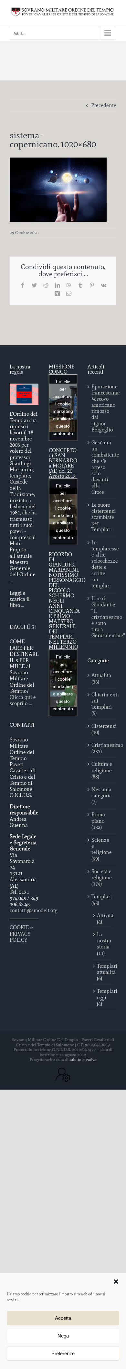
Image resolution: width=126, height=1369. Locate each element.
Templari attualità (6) (103, 972)
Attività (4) (103, 918)
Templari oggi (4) (103, 997)
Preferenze (63, 1353)
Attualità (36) (101, 678)
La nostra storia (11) (103, 943)
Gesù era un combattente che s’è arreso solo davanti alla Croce (102, 467)
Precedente (103, 105)
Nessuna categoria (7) (101, 795)
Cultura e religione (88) (101, 770)
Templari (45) (101, 899)
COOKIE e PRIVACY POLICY (21, 933)
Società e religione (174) (101, 877)
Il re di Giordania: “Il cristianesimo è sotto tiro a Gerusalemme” (102, 617)
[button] (116, 1281)
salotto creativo (83, 1059)
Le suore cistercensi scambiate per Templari (102, 517)
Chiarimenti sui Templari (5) (102, 704)
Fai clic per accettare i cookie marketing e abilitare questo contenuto (63, 407)
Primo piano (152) (98, 820)
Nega (63, 1335)
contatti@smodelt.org (34, 910)
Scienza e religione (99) (101, 849)
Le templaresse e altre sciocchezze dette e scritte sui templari (102, 564)
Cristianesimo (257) (102, 748)
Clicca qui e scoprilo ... (23, 700)
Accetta (63, 1318)
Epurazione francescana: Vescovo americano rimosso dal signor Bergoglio (102, 408)
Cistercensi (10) (102, 729)
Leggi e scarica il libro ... (20, 599)
